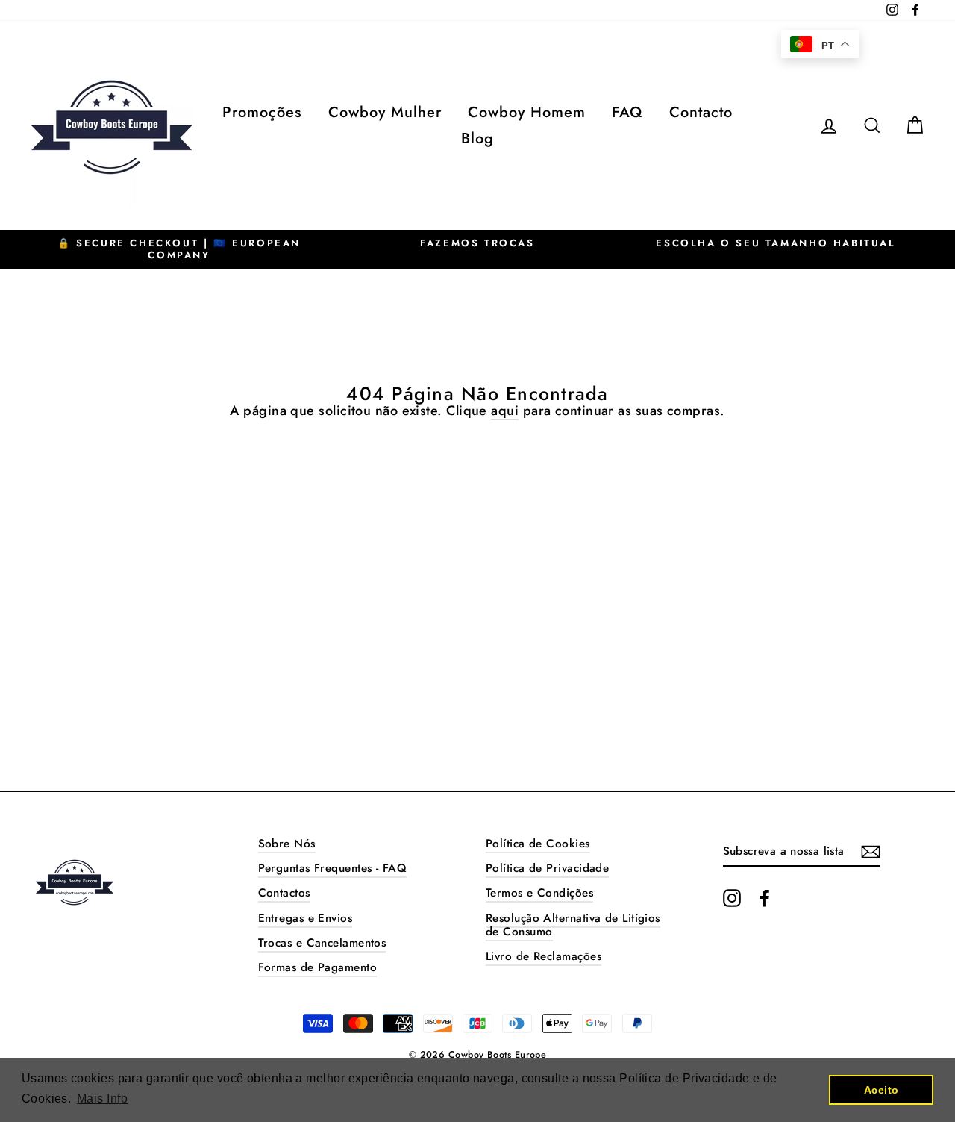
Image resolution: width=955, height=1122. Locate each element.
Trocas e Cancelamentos (322, 943)
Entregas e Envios (305, 918)
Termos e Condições (539, 893)
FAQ (627, 112)
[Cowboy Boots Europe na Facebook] (765, 898)
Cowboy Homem (527, 112)
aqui (505, 411)
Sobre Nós (287, 843)
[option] (179, 249)
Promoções (261, 112)
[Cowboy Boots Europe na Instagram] (732, 898)
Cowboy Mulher (385, 112)
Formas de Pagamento (318, 967)
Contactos (284, 893)
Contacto (701, 112)
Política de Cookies (538, 843)
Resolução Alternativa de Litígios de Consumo (573, 925)
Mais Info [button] (102, 1098)
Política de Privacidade (547, 868)
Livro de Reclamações (543, 956)
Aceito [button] (881, 1090)
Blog (477, 138)
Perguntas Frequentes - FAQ (332, 868)
